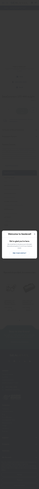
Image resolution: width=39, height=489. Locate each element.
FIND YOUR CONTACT (19, 253)
